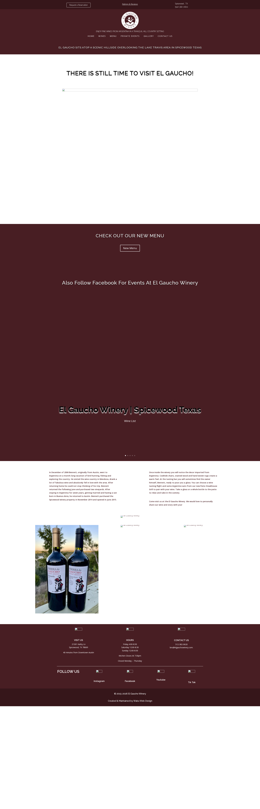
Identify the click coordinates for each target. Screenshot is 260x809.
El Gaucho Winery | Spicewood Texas (130, 409)
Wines (102, 36)
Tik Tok (192, 682)
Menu (113, 36)
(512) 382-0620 (181, 7)
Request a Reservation (78, 5)
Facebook (130, 681)
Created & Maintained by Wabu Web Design (130, 701)
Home (91, 36)
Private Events (130, 36)
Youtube (160, 679)
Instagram (99, 681)
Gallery (149, 36)
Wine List (130, 421)
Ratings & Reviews (130, 4)
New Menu (130, 248)
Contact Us (165, 36)
